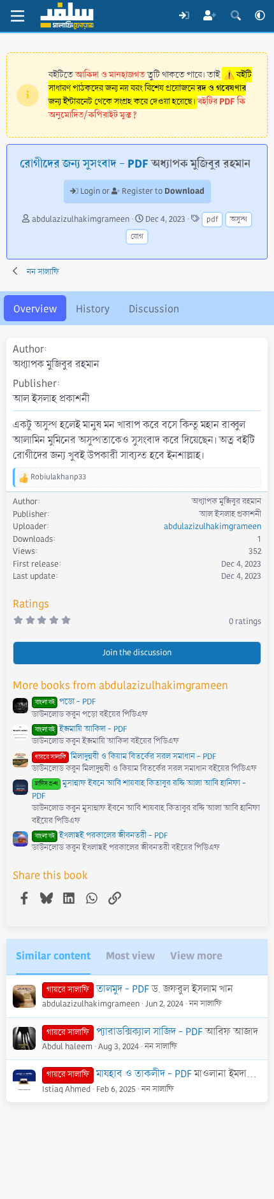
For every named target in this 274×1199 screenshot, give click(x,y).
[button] (260, 16)
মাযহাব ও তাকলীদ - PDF (144, 1073)
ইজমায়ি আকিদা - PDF (81, 729)
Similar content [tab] (53, 956)
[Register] (210, 16)
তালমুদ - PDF (122, 989)
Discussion (154, 309)
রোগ (137, 236)
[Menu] (17, 16)
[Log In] (184, 16)
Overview (35, 309)
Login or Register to (141, 191)
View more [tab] (196, 956)
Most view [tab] (130, 956)
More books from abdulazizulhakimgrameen (120, 686)
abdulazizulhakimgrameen (80, 219)
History (93, 309)
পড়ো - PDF (65, 702)
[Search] (235, 16)
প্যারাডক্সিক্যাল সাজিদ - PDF (149, 1031)
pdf (212, 219)
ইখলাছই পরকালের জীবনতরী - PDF (101, 835)
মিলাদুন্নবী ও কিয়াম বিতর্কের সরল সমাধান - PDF (125, 756)
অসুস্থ (238, 219)
